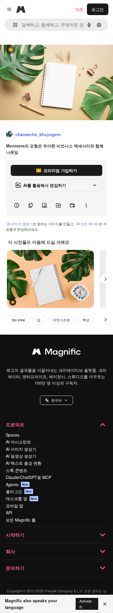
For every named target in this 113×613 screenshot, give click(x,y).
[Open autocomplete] (13, 25)
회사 (10, 551)
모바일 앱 (14, 506)
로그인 (98, 9)
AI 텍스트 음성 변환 (23, 463)
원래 (33, 50)
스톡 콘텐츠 (16, 470)
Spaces (12, 435)
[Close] (105, 604)
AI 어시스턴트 (18, 442)
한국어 (56, 400)
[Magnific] (56, 353)
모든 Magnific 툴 (21, 520)
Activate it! (85, 603)
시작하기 (15, 534)
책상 (85, 319)
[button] (56, 400)
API (9, 512)
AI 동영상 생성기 (21, 456)
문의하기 (15, 568)
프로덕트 (15, 424)
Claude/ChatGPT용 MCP (28, 477)
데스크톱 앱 (21, 498)
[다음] (105, 279)
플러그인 (19, 491)
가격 (79, 9)
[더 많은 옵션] (86, 205)
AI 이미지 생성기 (20, 223)
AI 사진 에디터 (87, 223)
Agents (17, 484)
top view (18, 319)
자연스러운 (61, 319)
